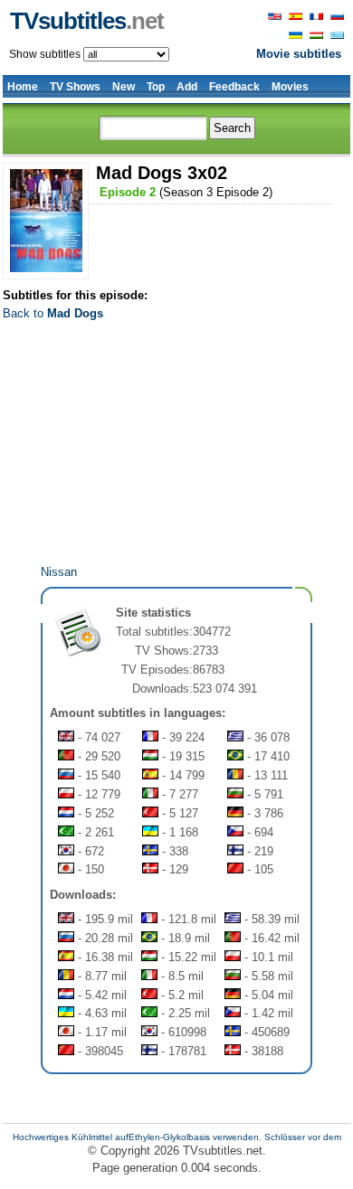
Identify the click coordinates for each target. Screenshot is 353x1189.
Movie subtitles (298, 54)
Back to (53, 313)
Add (186, 86)
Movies (290, 86)
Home (22, 86)
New (123, 86)
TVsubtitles (87, 20)
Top (156, 86)
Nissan (59, 572)
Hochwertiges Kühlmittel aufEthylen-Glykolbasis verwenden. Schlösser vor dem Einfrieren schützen (177, 1141)
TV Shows (75, 86)
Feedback (234, 86)
